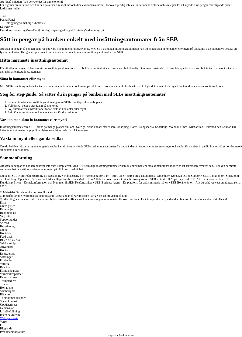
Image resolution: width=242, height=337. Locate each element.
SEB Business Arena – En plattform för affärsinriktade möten (131, 182)
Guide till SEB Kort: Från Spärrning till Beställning (30, 175)
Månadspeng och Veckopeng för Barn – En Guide (94, 175)
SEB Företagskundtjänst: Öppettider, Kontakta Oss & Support (163, 175)
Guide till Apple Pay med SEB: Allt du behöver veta (190, 179)
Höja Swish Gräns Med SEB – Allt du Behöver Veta (87, 179)
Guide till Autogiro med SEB (138, 179)
